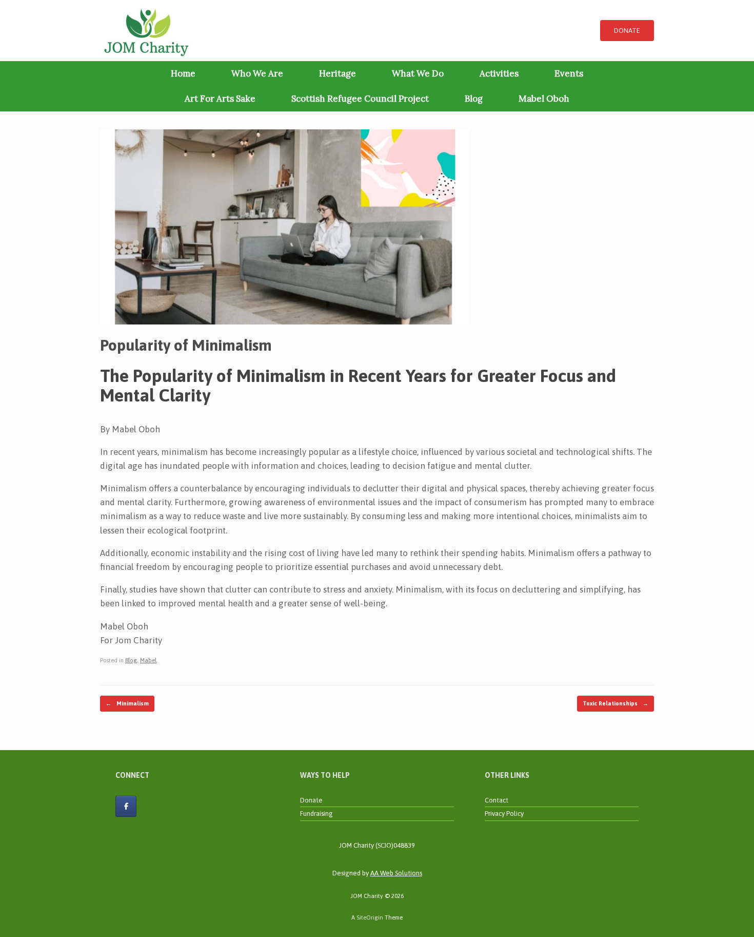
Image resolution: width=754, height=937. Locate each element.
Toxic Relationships (615, 703)
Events (568, 73)
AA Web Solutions (396, 873)
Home (183, 73)
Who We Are (257, 73)
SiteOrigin (369, 917)
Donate (311, 800)
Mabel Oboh (544, 98)
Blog (474, 98)
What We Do (418, 73)
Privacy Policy (504, 813)
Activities (499, 73)
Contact (496, 800)
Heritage (337, 73)
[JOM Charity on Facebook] (125, 806)
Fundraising (316, 813)
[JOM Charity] (146, 30)
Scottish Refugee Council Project (360, 98)
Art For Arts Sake (220, 98)
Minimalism (127, 703)
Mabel (148, 660)
